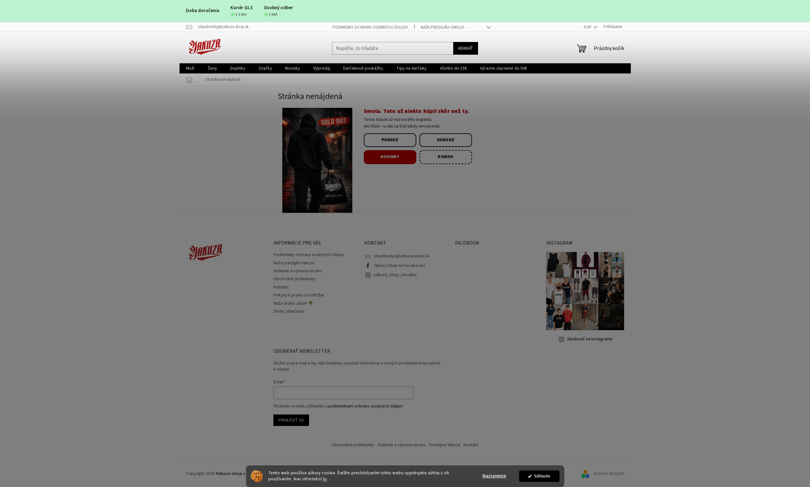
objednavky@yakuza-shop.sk (401, 256)
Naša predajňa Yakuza (442, 27)
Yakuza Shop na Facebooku (399, 265)
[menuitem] (190, 68)
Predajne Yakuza (444, 445)
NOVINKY (389, 157)
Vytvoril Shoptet (609, 474)
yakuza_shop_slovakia (395, 275)
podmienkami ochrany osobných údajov (365, 406)
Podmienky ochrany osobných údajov (370, 27)
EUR (588, 27)
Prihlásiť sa (291, 420)
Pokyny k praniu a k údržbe (298, 295)
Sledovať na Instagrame (590, 339)
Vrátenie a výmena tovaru (297, 271)
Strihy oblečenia (288, 311)
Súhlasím (542, 476)
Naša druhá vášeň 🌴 (293, 303)
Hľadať (465, 48)
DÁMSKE (445, 140)
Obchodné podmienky (294, 279)
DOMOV (446, 157)
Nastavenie (494, 476)
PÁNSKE (390, 140)
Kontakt (280, 287)
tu (325, 479)
